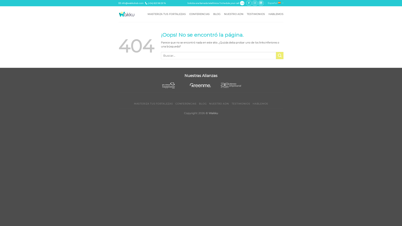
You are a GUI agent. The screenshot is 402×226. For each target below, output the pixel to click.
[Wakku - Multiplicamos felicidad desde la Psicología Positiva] (127, 14)
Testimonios (256, 14)
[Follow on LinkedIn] (261, 3)
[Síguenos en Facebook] (249, 3)
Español (272, 3)
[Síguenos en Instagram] (255, 3)
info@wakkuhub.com (133, 3)
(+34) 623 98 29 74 (157, 3)
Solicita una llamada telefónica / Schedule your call (213, 3)
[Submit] (279, 55)
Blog (217, 14)
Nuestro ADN (233, 14)
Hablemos (276, 14)
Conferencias (199, 14)
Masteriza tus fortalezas (167, 14)
